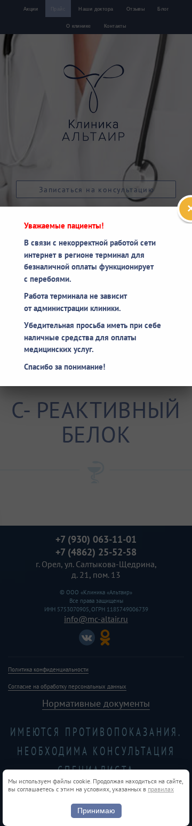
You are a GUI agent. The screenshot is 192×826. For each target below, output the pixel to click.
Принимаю (96, 810)
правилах (161, 789)
